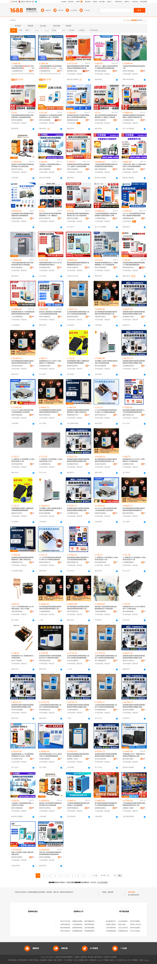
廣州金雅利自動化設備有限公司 (129, 759)
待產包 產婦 (121, 924)
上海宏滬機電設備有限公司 (17, 316)
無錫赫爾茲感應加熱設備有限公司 (101, 808)
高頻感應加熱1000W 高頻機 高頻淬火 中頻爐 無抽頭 (22, 657)
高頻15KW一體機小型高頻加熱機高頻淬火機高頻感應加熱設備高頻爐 (106, 67)
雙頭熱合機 (57, 74)
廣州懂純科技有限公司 (129, 316)
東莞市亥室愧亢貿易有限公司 (101, 415)
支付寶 (120, 960)
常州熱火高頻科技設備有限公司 (73, 267)
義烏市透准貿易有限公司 (45, 415)
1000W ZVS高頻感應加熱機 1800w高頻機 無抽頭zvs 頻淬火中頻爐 (22, 608)
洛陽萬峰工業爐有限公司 (129, 808)
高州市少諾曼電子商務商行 (17, 660)
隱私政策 (90, 957)
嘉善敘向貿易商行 (72, 366)
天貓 (55, 960)
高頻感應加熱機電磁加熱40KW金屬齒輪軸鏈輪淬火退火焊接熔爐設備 (106, 264)
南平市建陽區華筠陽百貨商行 (101, 660)
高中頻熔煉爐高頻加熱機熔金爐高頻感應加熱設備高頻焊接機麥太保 (50, 411)
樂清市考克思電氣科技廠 (73, 218)
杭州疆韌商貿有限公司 (129, 366)
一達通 (140, 960)
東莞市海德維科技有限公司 (45, 316)
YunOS (99, 960)
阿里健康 (134, 960)
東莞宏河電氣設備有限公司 (101, 267)
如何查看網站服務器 (112, 931)
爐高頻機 (110, 892)
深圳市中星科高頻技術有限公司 (129, 71)
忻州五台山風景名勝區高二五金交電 (141, 931)
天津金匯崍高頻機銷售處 (80, 924)
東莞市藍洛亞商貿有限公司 (45, 660)
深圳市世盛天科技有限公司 (73, 611)
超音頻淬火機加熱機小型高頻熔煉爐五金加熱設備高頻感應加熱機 (50, 313)
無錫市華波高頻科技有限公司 (17, 415)
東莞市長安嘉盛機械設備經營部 (45, 857)
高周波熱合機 (15, 74)
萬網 (111, 960)
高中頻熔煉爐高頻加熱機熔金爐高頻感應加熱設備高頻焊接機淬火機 (106, 313)
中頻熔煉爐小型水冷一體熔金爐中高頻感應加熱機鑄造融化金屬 (134, 755)
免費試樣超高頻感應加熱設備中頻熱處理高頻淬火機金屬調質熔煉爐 (22, 116)
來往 (124, 960)
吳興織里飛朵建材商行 (45, 366)
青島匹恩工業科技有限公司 (17, 169)
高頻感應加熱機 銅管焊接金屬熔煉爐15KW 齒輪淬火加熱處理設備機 (78, 165)
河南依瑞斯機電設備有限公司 (101, 611)
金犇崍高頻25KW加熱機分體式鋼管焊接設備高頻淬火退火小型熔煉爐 (50, 116)
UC (115, 960)
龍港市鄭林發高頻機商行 (92, 924)
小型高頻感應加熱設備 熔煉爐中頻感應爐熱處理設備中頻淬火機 (134, 804)
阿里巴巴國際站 (22, 960)
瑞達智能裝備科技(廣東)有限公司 (17, 218)
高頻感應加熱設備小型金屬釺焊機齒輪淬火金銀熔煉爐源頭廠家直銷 (78, 116)
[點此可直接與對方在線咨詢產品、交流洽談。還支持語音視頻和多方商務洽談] (89, 80)
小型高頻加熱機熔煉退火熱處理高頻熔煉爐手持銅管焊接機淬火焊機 (106, 214)
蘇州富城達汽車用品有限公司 (115, 921)
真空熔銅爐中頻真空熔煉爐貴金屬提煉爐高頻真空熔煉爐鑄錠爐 (22, 214)
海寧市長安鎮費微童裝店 (137, 928)
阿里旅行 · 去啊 (72, 960)
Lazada (146, 960)
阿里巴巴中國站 (33, 960)
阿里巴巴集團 (12, 960)
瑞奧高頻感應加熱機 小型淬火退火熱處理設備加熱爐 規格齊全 (50, 264)
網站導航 (114, 957)
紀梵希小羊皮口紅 (135, 924)
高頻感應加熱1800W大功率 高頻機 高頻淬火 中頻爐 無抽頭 (134, 608)
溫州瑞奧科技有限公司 (45, 267)
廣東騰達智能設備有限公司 (73, 120)
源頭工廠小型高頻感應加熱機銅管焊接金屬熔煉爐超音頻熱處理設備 (50, 853)
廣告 (33, 68)
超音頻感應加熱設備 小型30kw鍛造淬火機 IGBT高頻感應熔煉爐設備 (50, 755)
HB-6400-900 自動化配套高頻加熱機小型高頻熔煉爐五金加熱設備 (22, 411)
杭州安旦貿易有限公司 (101, 759)
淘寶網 (50, 960)
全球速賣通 (43, 960)
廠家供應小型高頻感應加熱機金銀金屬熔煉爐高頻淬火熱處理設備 (106, 608)
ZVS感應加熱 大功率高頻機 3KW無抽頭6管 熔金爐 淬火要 (22, 460)
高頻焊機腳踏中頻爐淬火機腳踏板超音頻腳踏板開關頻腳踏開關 (78, 362)
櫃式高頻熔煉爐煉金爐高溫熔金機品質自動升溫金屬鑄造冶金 (78, 755)
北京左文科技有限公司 (125, 928)
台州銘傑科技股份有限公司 (129, 120)
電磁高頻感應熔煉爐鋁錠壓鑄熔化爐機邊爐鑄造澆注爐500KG (78, 264)
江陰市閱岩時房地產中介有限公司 (116, 928)
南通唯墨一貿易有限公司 (73, 759)
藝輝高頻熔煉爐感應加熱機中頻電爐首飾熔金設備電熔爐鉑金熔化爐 (78, 67)
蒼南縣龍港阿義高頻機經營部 (81, 931)
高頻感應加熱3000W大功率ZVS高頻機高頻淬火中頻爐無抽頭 (50, 362)
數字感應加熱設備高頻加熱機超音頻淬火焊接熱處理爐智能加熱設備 (106, 804)
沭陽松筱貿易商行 (100, 316)
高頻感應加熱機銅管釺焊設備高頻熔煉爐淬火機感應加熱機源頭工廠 (134, 116)
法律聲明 (76, 957)
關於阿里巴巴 (99, 957)
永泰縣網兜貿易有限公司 (125, 931)
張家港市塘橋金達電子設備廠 (73, 808)
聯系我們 (107, 957)
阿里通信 (106, 960)
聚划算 (60, 960)
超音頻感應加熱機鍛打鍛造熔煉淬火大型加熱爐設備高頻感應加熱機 (134, 411)
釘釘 (128, 960)
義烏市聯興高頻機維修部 (68, 928)
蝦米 (86, 960)
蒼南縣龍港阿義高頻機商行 (80, 928)
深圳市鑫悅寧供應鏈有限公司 (17, 464)
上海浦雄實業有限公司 (17, 71)
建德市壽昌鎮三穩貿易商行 (129, 415)
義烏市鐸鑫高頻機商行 (91, 921)
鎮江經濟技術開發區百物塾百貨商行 (129, 710)
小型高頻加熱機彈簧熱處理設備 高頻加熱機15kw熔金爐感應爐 (78, 804)
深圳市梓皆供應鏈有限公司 (17, 710)
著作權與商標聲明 (67, 957)
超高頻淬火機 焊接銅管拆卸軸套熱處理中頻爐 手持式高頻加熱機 (22, 165)
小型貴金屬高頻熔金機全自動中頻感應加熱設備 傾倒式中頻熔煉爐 (22, 264)
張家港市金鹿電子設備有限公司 (17, 857)
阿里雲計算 (92, 960)
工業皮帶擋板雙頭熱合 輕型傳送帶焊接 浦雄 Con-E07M (50, 67)
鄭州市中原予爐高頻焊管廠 (68, 921)
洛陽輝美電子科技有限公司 (73, 415)
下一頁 (94, 876)
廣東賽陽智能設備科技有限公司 (129, 218)
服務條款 (83, 957)
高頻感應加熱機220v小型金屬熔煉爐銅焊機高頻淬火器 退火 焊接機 (22, 755)
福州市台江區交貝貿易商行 (129, 660)
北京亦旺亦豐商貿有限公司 (73, 660)
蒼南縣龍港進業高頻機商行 (92, 931)
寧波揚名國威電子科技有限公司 (45, 759)
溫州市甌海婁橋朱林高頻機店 (93, 928)
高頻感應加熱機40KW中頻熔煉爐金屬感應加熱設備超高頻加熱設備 (22, 313)
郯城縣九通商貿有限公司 (113, 924)
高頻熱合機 (23, 74)
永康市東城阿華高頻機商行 (68, 924)
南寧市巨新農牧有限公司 (137, 921)
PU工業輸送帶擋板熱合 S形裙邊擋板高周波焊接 (22, 67)
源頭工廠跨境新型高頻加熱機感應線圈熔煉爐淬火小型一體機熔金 (50, 214)
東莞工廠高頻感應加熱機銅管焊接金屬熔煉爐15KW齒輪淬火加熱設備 (106, 116)
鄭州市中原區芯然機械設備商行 (45, 218)
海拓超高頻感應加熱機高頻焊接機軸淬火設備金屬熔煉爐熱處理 (134, 264)
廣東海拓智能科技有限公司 (129, 267)
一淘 (64, 960)
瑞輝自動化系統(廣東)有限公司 (73, 71)
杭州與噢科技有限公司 (17, 759)
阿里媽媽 (81, 960)
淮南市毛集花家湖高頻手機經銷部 (70, 931)
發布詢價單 (131, 892)
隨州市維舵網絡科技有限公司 (129, 611)
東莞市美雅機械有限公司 (17, 267)
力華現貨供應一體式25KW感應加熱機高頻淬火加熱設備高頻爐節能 (134, 165)
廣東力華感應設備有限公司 (45, 169)
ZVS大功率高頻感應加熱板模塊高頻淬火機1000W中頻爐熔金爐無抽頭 (106, 411)
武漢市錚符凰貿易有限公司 (17, 611)
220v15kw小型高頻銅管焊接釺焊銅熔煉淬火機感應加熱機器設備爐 (134, 214)
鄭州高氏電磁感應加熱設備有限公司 (101, 366)
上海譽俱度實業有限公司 (45, 611)
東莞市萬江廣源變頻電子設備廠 (101, 71)
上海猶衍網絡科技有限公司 (73, 710)
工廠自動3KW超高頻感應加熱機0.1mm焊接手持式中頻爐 (50, 165)
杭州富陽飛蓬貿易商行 (45, 464)
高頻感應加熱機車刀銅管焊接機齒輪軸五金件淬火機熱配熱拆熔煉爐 (50, 657)
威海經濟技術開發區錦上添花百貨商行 (73, 316)
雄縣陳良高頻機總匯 (78, 921)
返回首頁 (93, 882)
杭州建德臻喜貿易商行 (101, 710)
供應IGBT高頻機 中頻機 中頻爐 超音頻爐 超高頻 (22, 853)
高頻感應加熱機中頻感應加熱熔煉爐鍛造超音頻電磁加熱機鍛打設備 (134, 313)
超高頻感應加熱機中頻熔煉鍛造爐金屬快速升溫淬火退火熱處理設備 (78, 214)
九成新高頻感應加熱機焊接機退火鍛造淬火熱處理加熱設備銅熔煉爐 (78, 313)
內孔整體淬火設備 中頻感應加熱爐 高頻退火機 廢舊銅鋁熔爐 (106, 362)
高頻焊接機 (30, 74)
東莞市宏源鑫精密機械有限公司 (17, 120)
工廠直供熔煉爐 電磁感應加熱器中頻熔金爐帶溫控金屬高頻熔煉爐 (106, 165)
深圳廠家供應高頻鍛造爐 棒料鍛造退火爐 (134, 67)
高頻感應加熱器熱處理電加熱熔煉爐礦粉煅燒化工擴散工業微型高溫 (78, 411)
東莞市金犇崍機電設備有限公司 (45, 120)
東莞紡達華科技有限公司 (45, 710)
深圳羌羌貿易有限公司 (17, 366)
